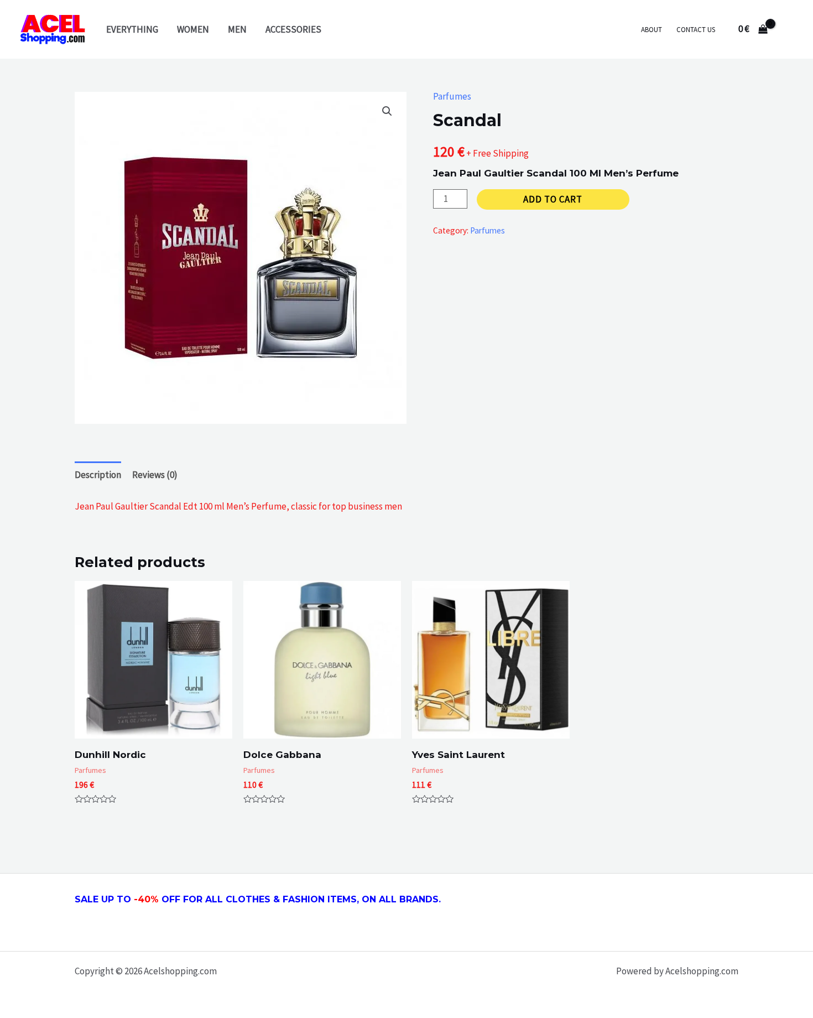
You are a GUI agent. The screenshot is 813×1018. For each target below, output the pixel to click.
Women (193, 29)
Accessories (293, 29)
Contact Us (695, 29)
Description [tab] (98, 475)
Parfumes (452, 96)
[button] (387, 111)
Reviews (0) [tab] (155, 475)
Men (237, 29)
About (651, 29)
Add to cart (552, 199)
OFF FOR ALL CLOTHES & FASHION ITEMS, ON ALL (295, 899)
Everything (132, 29)
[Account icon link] (789, 29)
